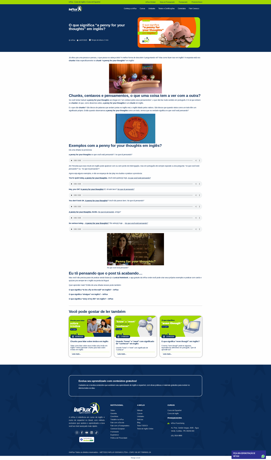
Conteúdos (182, 9)
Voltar (238, 451)
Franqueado (183, 2)
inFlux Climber (150, 2)
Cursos (142, 9)
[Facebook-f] (82, 433)
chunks (72, 60)
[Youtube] (87, 433)
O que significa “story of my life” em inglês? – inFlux (91, 299)
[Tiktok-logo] (96, 433)
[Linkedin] (92, 433)
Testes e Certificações (166, 9)
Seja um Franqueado (167, 2)
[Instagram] (77, 433)
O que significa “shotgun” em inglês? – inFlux (88, 294)
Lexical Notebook (120, 278)
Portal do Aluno (197, 2)
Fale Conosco (194, 9)
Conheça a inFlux (130, 9)
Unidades (151, 9)
